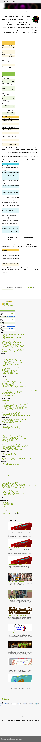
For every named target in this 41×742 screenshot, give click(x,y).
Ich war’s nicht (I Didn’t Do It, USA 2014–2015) (10, 441)
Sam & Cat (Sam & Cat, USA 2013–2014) (9, 447)
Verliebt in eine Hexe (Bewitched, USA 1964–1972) (11, 414)
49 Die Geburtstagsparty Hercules (8, 505)
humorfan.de (11, 323)
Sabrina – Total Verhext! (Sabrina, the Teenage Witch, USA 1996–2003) (14, 446)
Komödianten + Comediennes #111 (8, 305)
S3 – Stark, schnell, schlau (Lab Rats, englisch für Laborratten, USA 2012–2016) (16, 411)
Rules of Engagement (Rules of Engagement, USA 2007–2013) (13, 350)
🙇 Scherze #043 (5, 304)
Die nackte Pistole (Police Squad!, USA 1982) (10, 470)
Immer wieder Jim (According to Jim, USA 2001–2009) (12, 347)
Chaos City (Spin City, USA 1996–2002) (9, 463)
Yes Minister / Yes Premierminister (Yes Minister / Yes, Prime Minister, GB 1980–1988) (17, 465)
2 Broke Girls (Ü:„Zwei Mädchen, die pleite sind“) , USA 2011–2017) (14, 419)
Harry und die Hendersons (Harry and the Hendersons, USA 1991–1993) (15, 403)
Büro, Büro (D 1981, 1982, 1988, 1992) (9, 359)
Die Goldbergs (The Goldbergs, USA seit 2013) (10, 341)
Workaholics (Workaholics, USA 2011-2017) (10, 374)
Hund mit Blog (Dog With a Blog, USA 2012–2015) (11, 405)
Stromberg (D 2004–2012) (6, 369)
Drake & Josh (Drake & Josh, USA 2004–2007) (10, 437)
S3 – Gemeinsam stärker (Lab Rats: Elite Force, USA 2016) (12, 412)
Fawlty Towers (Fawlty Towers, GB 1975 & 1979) (10, 426)
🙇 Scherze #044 (5, 303)
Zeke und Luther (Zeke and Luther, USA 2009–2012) (11, 476)
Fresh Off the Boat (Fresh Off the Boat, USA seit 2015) (11, 342)
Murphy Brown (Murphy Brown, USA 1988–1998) (10, 365)
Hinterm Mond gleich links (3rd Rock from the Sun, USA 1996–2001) (14, 404)
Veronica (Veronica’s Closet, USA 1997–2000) (10, 373)
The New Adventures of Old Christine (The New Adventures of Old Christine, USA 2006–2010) (19, 396)
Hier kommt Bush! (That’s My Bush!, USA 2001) (10, 464)
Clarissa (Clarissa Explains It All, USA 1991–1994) (11, 435)
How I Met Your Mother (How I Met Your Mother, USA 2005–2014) (14, 346)
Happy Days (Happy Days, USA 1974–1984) (9, 385)
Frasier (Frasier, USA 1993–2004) (8, 383)
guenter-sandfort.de (5, 699)
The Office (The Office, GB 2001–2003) (9, 371)
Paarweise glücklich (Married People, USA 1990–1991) (11, 389)
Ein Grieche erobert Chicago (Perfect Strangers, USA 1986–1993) (13, 484)
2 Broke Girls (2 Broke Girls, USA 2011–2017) (10, 480)
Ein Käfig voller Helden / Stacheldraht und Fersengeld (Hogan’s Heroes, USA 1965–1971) (18, 458)
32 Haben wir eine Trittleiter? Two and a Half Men (16, 581)
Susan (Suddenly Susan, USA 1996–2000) (9, 370)
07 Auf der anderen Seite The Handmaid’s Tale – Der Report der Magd (14, 511)
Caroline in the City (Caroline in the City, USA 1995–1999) (12, 360)
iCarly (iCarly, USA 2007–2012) (7, 440)
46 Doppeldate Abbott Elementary (14, 547)
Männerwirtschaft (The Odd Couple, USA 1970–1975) (11, 490)
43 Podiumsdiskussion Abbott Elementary (15, 564)
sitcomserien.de (9, 2)
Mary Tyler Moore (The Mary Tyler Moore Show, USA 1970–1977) (14, 364)
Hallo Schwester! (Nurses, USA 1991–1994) (9, 454)
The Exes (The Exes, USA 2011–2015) (8, 494)
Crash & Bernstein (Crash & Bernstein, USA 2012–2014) (12, 434)
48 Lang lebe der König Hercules (8, 506)
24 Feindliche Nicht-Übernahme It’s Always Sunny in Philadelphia (19, 615)
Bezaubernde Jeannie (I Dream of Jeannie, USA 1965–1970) (12, 337)
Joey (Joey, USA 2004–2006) (7, 489)
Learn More (18, 740)
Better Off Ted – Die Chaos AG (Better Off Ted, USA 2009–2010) (13, 358)
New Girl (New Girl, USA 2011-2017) (8, 492)
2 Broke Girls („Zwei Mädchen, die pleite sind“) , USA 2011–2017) (13, 334)
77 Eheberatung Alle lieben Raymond (14, 632)
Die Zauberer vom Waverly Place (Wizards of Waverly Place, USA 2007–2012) (16, 415)
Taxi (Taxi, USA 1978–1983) (7, 394)
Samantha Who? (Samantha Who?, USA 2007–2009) (11, 392)
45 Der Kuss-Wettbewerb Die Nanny (14, 598)
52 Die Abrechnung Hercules (7, 502)
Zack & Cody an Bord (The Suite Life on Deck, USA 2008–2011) (13, 449)
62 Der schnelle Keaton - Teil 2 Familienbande (15, 682)
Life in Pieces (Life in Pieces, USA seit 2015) (9, 348)
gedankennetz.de (11, 319)
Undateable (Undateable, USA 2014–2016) (9, 422)
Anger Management (5, 335)
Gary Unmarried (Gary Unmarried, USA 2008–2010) (11, 344)
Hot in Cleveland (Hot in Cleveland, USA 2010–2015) (11, 488)
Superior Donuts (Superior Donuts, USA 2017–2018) (11, 421)
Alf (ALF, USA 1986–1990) (6, 400)
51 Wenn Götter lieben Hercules (7, 503)
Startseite (4, 698)
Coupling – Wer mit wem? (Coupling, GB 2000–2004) (11, 382)
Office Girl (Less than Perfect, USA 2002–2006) (10, 367)
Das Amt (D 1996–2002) (6, 361)
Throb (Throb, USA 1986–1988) (7, 372)
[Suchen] (39, 2)
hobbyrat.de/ (11, 313)
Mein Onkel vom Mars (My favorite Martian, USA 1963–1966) (13, 406)
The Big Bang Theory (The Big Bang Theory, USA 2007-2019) (13, 493)
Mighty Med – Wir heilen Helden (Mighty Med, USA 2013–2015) (13, 408)
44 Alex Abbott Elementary (12, 530)
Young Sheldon (24, 274)
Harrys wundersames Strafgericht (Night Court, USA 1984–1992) (13, 362)
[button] (2, 13)
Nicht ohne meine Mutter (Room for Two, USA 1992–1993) (12, 366)
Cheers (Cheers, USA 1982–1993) (8, 420)
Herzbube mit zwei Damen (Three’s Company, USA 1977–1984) (13, 345)
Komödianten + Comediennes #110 (8, 306)
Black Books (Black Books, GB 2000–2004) (9, 381)
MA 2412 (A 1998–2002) (6, 363)
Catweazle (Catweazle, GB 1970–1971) (9, 402)
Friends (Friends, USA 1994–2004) (8, 343)
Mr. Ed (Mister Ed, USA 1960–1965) (8, 410)
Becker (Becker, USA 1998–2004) (8, 380)
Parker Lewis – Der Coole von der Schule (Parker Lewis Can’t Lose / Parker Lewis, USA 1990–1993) (19, 390)
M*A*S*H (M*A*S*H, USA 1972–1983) (9, 453)
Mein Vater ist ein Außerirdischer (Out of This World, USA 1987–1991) (14, 407)
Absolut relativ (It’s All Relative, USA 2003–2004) (10, 378)
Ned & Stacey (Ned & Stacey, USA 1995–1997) (10, 491)
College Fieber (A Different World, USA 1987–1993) (11, 482)
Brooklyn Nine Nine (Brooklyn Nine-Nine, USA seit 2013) (12, 338)
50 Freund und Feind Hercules (7, 504)
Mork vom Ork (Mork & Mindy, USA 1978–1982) (10, 409)
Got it (23, 740)
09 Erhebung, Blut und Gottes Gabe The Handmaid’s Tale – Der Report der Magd (16, 510)
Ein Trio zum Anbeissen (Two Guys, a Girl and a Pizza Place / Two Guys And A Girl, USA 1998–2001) (20, 485)
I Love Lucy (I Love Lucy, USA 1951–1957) (9, 387)
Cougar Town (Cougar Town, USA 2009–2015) (10, 339)
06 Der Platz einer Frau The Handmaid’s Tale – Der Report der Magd (14, 512)
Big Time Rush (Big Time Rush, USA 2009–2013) (10, 475)
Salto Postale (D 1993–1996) (7, 368)
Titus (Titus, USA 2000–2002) (7, 395)
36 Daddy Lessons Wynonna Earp (8, 513)
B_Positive (4, 336)
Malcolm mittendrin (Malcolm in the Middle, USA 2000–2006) (13, 349)
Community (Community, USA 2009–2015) (9, 340)
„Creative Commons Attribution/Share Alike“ (27, 287)
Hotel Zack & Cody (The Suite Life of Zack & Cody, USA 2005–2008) (14, 428)
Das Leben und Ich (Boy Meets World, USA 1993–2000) (12, 436)
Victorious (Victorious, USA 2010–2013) (9, 448)
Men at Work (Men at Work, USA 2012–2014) (10, 388)
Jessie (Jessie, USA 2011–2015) (7, 442)
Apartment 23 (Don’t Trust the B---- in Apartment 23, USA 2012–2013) (14, 481)
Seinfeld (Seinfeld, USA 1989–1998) (8, 351)
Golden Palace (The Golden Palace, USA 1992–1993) (11, 427)
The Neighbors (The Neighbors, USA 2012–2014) (10, 413)
